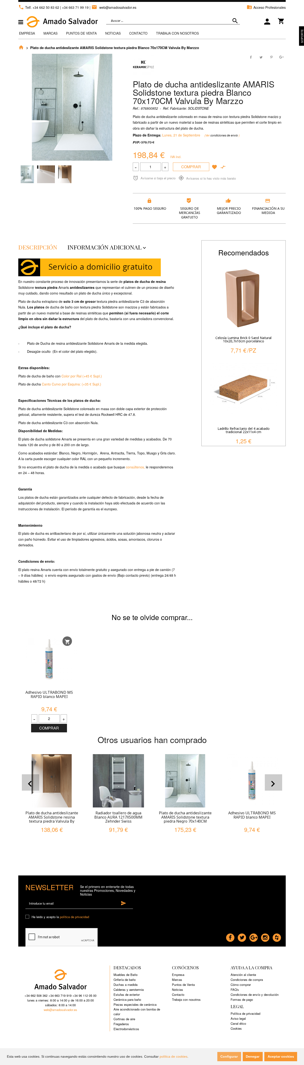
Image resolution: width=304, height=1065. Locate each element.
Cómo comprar (241, 984)
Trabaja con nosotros (186, 999)
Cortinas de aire (124, 1019)
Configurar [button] (229, 1056)
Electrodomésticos (126, 1029)
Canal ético (238, 1023)
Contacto (138, 33)
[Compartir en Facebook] (251, 56)
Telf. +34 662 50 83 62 (38, 7)
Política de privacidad (245, 1013)
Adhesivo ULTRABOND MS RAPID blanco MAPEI (49, 694)
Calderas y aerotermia (129, 989)
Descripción (37, 247)
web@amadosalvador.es (60, 1009)
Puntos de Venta (81, 33)
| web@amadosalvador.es (113, 7)
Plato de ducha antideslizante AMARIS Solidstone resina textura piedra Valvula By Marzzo (51, 819)
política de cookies (173, 1056)
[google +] (253, 936)
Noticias (113, 33)
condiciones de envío (224, 135)
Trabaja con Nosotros (177, 33)
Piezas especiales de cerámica (135, 1004)
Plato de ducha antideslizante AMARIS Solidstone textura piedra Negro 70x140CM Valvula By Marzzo (185, 819)
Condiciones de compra (247, 979)
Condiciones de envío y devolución (255, 994)
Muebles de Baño (126, 974)
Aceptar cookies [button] (281, 1056)
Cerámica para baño (127, 999)
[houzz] (277, 936)
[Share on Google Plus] (281, 56)
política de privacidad (74, 917)
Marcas (50, 33)
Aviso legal (238, 1018)
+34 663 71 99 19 (75, 7)
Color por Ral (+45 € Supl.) (82, 376)
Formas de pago (242, 999)
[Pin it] (271, 56)
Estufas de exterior (127, 994)
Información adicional (107, 247)
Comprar (191, 166)
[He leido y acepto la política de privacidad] (28, 917)
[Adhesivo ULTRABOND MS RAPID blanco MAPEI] (49, 659)
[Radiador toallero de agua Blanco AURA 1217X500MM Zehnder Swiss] (118, 780)
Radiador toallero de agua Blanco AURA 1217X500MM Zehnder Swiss (118, 817)
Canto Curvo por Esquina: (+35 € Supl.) (71, 384)
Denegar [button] (252, 1056)
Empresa (27, 33)
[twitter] (242, 936)
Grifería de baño (125, 979)
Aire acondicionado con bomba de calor (137, 1011)
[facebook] (230, 936)
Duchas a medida (126, 984)
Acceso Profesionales (266, 7)
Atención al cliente (243, 974)
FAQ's (235, 989)
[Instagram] (265, 936)
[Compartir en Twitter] (261, 56)
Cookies (236, 1028)
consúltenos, (135, 467)
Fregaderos (121, 1024)
